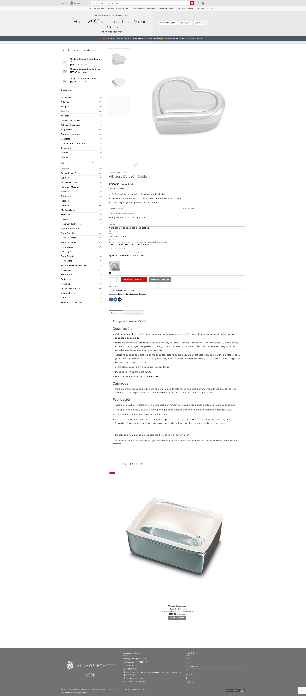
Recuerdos (66, 270)
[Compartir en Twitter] (115, 299)
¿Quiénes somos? (192, 666)
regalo (145, 294)
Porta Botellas (68, 233)
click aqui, (153, 376)
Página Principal (97, 9)
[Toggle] (97, 162)
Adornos (65, 102)
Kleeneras (66, 201)
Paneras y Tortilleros (71, 224)
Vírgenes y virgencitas (71, 302)
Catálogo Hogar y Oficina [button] (117, 9)
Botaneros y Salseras (71, 134)
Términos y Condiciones (88, 689)
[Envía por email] (120, 299)
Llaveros (65, 205)
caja (126, 294)
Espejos (65, 178)
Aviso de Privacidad (69, 689)
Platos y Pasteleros (70, 228)
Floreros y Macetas (70, 187)
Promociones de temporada (75, 265)
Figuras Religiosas (70, 182)
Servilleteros (67, 274)
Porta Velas (66, 261)
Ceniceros (66, 148)
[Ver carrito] (203, 3)
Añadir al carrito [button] (177, 618)
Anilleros (65, 116)
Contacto (189, 674)
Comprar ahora (160, 280)
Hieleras (65, 192)
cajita (130, 294)
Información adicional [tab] (133, 313)
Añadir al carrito (134, 280)
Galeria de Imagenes (186, 9)
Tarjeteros (66, 279)
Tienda (188, 663)
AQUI (149, 371)
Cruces (64, 163)
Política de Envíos (139, 689)
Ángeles (65, 111)
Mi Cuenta (190, 682)
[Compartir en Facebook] (111, 299)
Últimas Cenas (68, 293)
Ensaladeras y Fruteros (72, 173)
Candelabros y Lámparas (73, 143)
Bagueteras (66, 130)
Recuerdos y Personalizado (144, 9)
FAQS (188, 670)
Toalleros (65, 284)
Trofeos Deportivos (70, 288)
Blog (188, 678)
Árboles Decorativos (71, 120)
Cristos (64, 157)
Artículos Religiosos (70, 125)
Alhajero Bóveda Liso (177, 606)
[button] (199, 3)
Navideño (65, 219)
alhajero (120, 294)
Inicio (112, 173)
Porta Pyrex (66, 251)
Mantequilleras (68, 210)
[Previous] (110, 635)
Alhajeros (65, 106)
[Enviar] (192, 3)
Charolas (65, 153)
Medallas (65, 215)
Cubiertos (66, 168)
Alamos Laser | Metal (207, 9)
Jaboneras (66, 196)
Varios (64, 298)
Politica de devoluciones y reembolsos (115, 689)
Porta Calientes (68, 238)
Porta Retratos (68, 256)
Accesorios (66, 97)
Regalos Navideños (167, 9)
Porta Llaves (67, 247)
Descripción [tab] (116, 313)
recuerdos (137, 294)
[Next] (141, 164)
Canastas (65, 139)
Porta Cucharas (68, 242)
